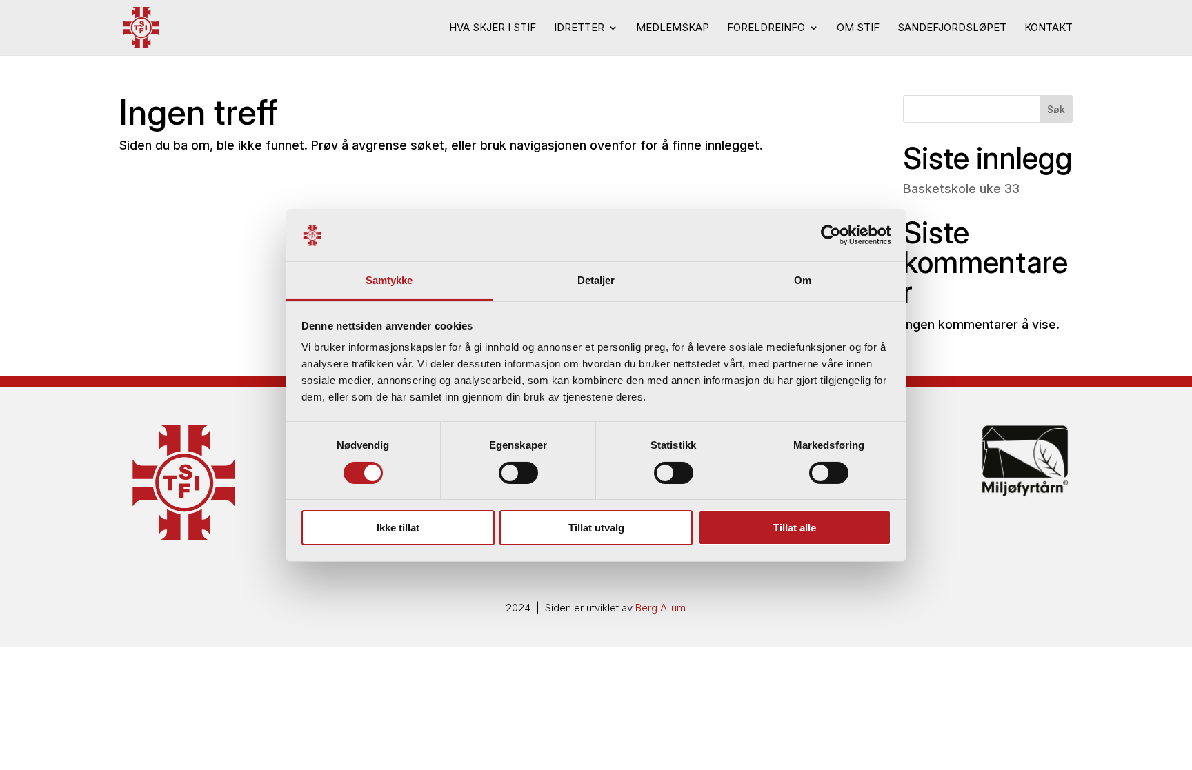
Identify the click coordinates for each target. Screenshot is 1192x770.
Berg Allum (660, 607)
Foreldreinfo (766, 28)
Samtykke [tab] (389, 280)
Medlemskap (672, 28)
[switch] (518, 473)
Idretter (579, 28)
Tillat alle (794, 528)
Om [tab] (802, 280)
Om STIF (858, 28)
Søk (1056, 109)
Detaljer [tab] (596, 280)
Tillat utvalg (596, 528)
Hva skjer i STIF (492, 28)
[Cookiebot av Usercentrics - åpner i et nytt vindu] (831, 235)
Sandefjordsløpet (951, 28)
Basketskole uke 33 (961, 188)
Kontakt (1048, 28)
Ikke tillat (398, 528)
